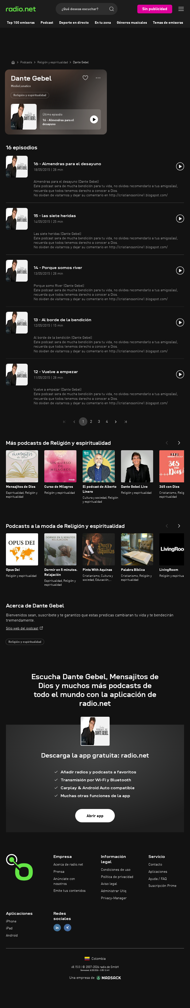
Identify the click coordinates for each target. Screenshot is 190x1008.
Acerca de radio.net (68, 864)
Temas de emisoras (168, 22)
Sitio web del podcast (22, 628)
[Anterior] (167, 441)
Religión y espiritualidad (29, 95)
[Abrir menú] (181, 9)
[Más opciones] (98, 78)
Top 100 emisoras (21, 22)
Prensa (58, 872)
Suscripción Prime (162, 886)
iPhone (11, 921)
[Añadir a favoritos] (85, 78)
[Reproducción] (94, 119)
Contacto (155, 864)
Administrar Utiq (113, 891)
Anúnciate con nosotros (64, 881)
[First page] (64, 422)
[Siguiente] (179, 441)
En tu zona (103, 22)
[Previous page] (74, 422)
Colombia (98, 959)
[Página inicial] (13, 62)
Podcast (47, 22)
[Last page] (126, 422)
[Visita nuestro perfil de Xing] (68, 927)
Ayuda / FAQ (157, 879)
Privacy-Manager (114, 898)
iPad (9, 928)
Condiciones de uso (115, 870)
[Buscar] (112, 9)
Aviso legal (109, 884)
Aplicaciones (157, 872)
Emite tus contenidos (69, 891)
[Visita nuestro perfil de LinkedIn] (57, 927)
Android (12, 935)
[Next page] (116, 422)
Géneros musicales (132, 22)
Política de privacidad (117, 877)
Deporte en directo (74, 22)
